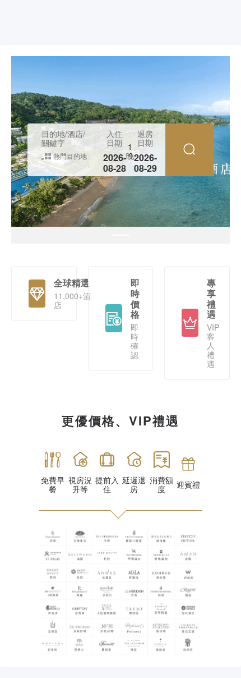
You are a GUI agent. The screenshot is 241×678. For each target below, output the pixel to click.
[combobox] (42, 156)
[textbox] (42, 156)
